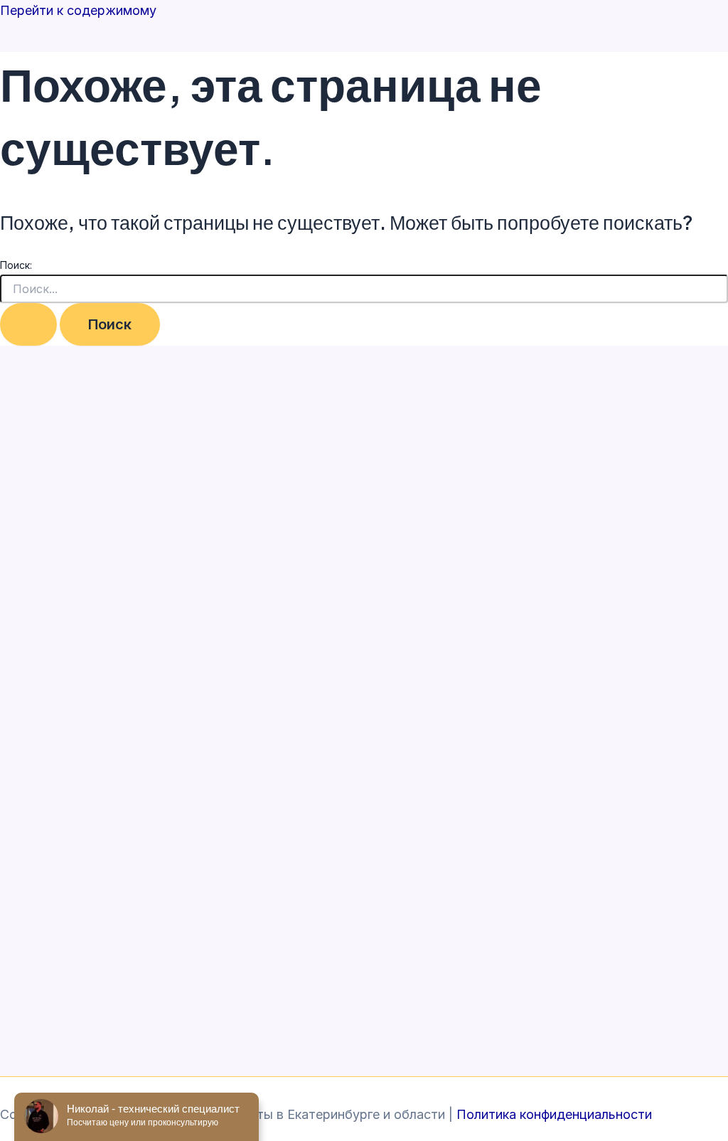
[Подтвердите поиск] (28, 324)
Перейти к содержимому (78, 10)
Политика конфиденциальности (554, 1114)
